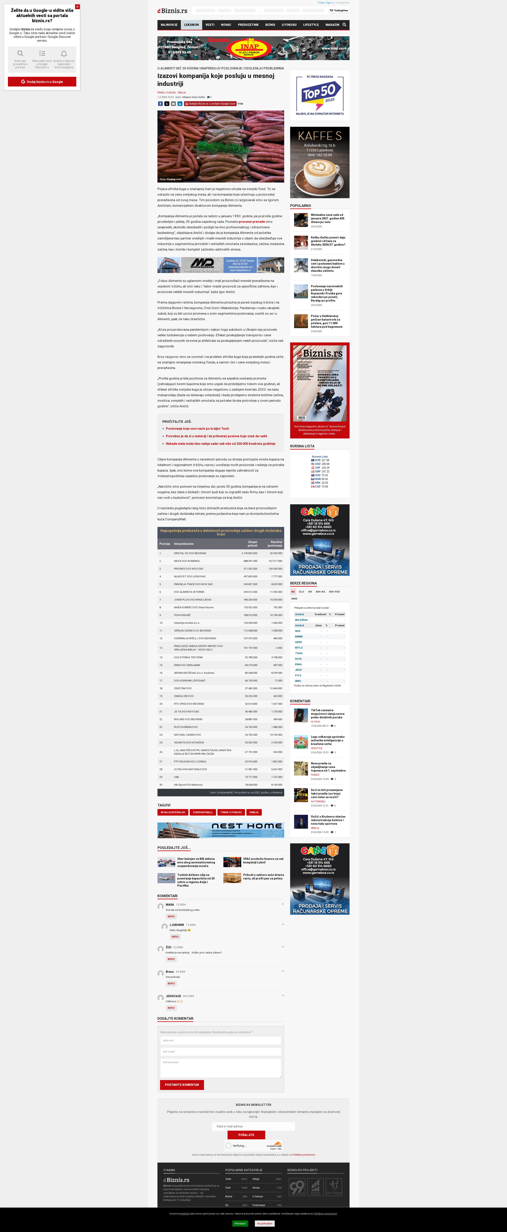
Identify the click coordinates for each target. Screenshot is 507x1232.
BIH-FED (334, 591)
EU (227, 1205)
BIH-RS (320, 591)
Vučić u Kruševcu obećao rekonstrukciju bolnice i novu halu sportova (328, 820)
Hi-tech (315, 721)
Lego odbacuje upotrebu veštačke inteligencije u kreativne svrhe (328, 740)
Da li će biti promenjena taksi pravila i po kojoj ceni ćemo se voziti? (327, 793)
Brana (170, 971)
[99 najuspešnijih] (297, 1187)
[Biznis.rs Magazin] (320, 383)
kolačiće (185, 1213)
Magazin (332, 25)
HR (310, 591)
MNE (294, 598)
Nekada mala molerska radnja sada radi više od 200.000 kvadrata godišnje (220, 444)
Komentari (167, 896)
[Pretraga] (344, 25)
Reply (171, 916)
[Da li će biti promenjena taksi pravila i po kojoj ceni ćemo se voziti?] (301, 794)
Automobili (318, 801)
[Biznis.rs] (176, 1179)
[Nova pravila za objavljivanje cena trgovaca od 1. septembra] (301, 768)
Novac (226, 25)
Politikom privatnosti (303, 1154)
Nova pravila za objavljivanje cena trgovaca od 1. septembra (328, 767)
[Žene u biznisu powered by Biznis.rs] (334, 1187)
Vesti (210, 25)
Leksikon (191, 25)
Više (240, 103)
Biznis (270, 25)
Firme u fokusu (166, 92)
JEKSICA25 (173, 996)
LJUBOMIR (177, 924)
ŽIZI (168, 947)
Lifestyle (311, 25)
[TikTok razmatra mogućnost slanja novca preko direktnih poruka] (301, 715)
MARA (170, 904)
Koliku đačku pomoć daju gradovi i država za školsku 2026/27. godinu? (328, 241)
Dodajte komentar (175, 1019)
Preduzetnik (248, 25)
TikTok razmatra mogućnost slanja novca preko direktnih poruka (327, 714)
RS (293, 591)
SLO (301, 591)
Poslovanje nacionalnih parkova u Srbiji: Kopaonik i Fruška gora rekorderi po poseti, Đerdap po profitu (327, 293)
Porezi (315, 775)
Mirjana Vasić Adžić (194, 97)
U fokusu (289, 25)
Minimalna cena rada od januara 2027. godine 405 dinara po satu (327, 218)
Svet (228, 1187)
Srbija (182, 92)
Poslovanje (259, 1205)
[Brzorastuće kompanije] (315, 1187)
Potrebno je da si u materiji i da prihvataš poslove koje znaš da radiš (216, 436)
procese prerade (252, 222)
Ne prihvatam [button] (264, 1223)
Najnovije (169, 25)
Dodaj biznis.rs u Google (44, 82)
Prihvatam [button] (240, 1223)
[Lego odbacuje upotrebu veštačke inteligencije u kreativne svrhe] (301, 741)
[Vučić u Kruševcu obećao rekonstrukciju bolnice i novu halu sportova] (301, 821)
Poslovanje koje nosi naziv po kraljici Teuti (197, 429)
